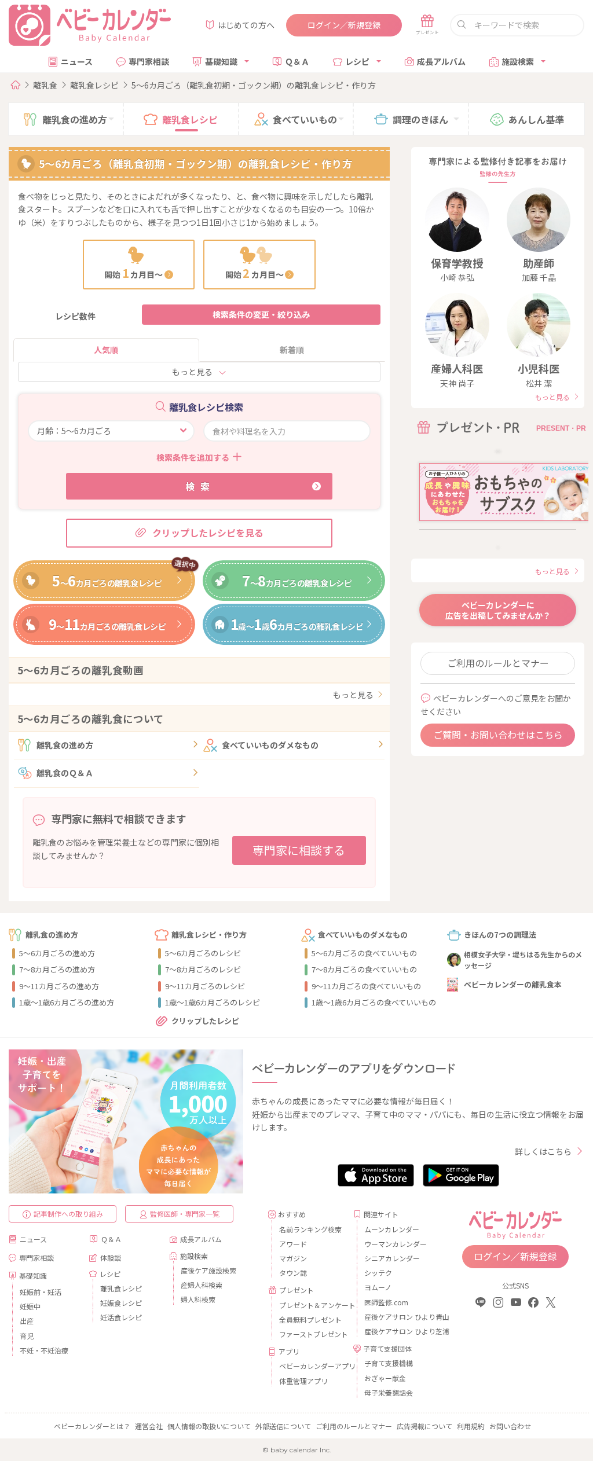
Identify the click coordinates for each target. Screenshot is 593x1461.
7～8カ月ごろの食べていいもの (364, 969)
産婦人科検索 (201, 1285)
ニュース (77, 61)
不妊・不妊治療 (44, 1350)
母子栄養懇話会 (388, 1392)
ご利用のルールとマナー (498, 663)
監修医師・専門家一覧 (184, 1213)
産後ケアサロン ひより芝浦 (397, 1331)
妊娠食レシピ (121, 1303)
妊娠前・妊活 (40, 1292)
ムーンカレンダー (391, 1229)
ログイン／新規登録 (344, 25)
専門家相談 (149, 61)
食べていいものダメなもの (270, 745)
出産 (27, 1321)
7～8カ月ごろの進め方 (57, 969)
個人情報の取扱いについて (209, 1426)
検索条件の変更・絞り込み (261, 314)
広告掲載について (424, 1426)
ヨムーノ (377, 1287)
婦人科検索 (198, 1299)
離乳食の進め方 (64, 745)
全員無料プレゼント (310, 1319)
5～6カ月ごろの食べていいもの (364, 953)
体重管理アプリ (303, 1381)
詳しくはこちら (543, 1151)
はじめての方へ (246, 25)
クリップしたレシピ (205, 1020)
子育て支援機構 (388, 1363)
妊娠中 (30, 1306)
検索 (200, 486)
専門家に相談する (298, 850)
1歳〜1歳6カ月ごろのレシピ (212, 1002)
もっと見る (192, 371)
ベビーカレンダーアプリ (312, 1366)
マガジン (293, 1258)
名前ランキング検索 (310, 1229)
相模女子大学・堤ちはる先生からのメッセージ (523, 959)
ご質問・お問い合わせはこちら (498, 734)
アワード (293, 1244)
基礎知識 (221, 61)
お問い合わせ (510, 1426)
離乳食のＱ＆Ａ (64, 773)
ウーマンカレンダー (395, 1244)
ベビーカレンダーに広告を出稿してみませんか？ (498, 610)
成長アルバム (441, 61)
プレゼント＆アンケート (312, 1305)
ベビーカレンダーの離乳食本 (513, 984)
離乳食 (45, 85)
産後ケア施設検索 (208, 1270)
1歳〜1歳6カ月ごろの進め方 (66, 1002)
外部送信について (283, 1426)
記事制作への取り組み (68, 1213)
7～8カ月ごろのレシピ (203, 969)
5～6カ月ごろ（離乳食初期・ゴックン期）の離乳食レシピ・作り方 (253, 85)
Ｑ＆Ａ (297, 61)
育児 (27, 1336)
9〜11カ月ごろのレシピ (205, 986)
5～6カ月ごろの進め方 (57, 953)
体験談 (110, 1257)
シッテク (378, 1273)
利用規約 (471, 1426)
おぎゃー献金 (385, 1378)
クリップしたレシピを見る (207, 532)
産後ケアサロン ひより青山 (397, 1316)
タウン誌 (293, 1273)
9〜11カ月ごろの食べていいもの (366, 986)
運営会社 (149, 1426)
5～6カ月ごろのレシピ (203, 953)
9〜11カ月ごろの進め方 (59, 986)
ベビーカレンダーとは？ (92, 1426)
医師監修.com (386, 1302)
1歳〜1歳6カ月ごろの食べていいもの (374, 1002)
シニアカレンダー (392, 1258)
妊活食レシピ (121, 1317)
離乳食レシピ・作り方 (209, 934)
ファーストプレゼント (312, 1334)
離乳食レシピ (94, 85)
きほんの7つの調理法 (500, 934)
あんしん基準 (536, 119)
